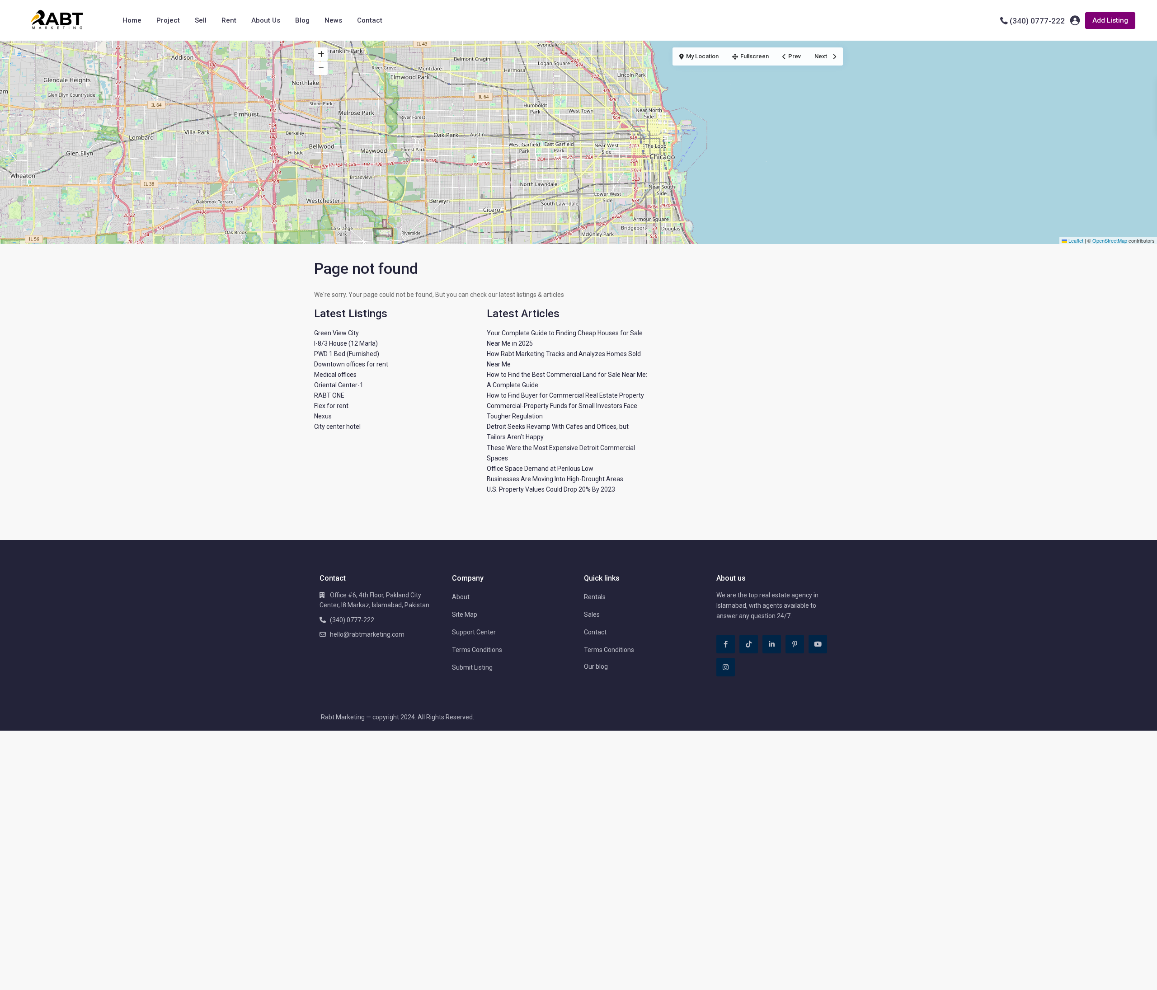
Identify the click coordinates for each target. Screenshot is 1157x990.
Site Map (464, 614)
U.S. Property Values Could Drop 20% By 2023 (551, 489)
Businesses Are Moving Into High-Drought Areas (555, 479)
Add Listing (1110, 20)
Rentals (595, 597)
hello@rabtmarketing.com (367, 634)
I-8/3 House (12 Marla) (346, 343)
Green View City (336, 333)
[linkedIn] (771, 644)
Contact (369, 20)
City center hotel (337, 426)
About (461, 597)
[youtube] (818, 644)
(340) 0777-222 (1037, 20)
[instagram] (725, 667)
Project (168, 20)
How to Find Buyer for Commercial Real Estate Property (565, 395)
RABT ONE (329, 395)
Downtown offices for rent (351, 364)
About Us (265, 20)
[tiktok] (748, 644)
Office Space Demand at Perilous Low (540, 468)
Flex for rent (331, 405)
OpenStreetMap (1109, 240)
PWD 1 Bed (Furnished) (346, 353)
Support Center (474, 632)
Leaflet (1075, 240)
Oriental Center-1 (338, 385)
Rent (228, 20)
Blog (302, 20)
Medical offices (335, 374)
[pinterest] (794, 644)
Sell (201, 20)
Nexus (323, 416)
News (333, 20)
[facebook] (725, 644)
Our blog (596, 666)
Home (131, 20)
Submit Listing (472, 667)
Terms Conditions (477, 649)
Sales (592, 614)
